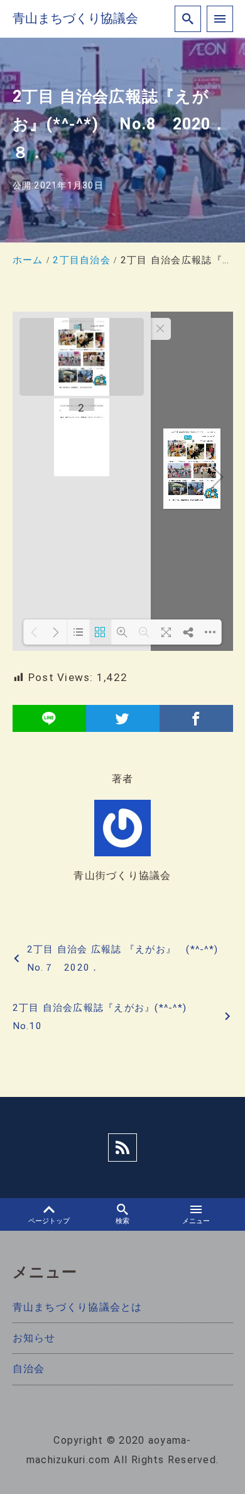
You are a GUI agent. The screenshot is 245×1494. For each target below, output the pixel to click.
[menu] (220, 19)
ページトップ (49, 1221)
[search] (188, 19)
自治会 (29, 1369)
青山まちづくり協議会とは (78, 1307)
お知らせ (34, 1338)
